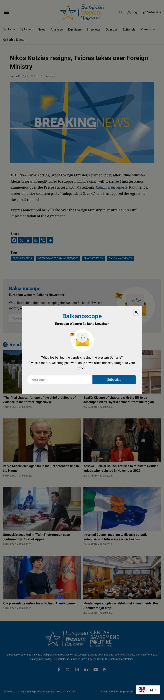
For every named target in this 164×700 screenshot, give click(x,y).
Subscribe (114, 380)
